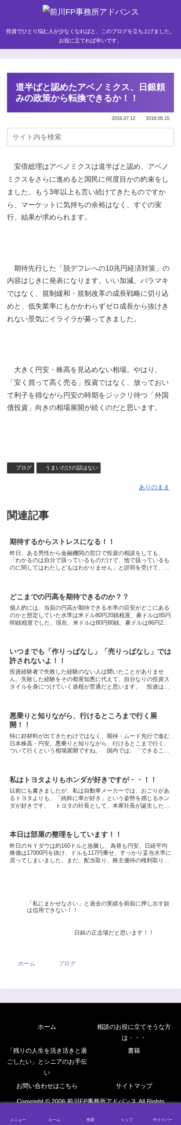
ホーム (47, 1026)
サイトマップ (134, 1085)
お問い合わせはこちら (47, 1085)
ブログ (24, 468)
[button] (166, 137)
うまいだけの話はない (71, 468)
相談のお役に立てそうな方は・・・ (134, 1032)
